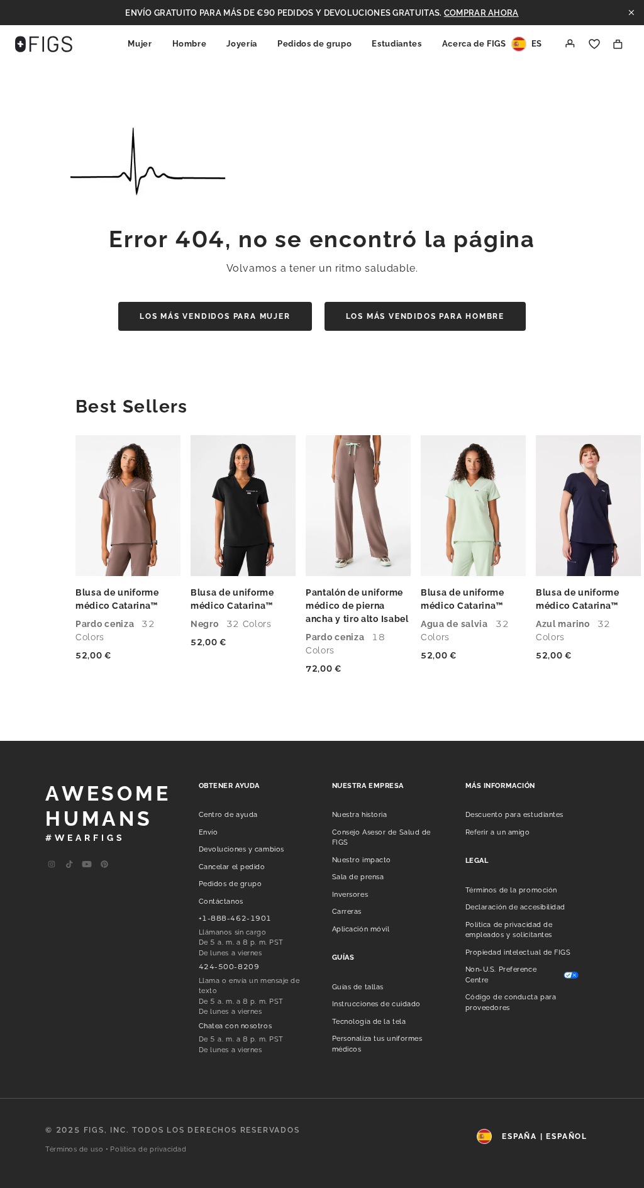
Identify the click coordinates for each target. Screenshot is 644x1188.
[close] (631, 12)
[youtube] (69, 865)
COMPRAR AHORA (481, 13)
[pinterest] (104, 865)
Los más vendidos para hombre (425, 316)
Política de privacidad (148, 1149)
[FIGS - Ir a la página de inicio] (44, 44)
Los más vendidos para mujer (215, 316)
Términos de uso (74, 1149)
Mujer (140, 43)
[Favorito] (594, 44)
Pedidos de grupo (314, 43)
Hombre (189, 43)
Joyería (241, 43)
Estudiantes (396, 43)
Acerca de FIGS (474, 43)
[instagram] (51, 865)
